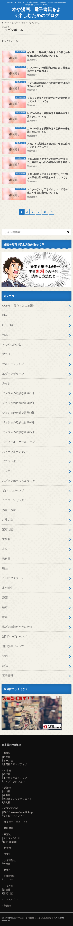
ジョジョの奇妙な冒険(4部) (18, 422)
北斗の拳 (7, 519)
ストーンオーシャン (14, 451)
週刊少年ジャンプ (13, 646)
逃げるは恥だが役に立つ (17, 626)
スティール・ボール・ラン (18, 441)
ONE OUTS (9, 324)
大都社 (6, 863)
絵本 (5, 607)
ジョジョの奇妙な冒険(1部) (18, 393)
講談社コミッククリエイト (17, 798)
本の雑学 (7, 587)
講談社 (7, 787)
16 (45, 211)
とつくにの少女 (11, 344)
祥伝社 (6, 774)
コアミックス (11, 899)
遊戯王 (6, 655)
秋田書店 (8, 828)
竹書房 (7, 847)
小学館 (7, 770)
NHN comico (10, 841)
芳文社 (7, 854)
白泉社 (6, 756)
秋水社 (7, 869)
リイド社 (8, 879)
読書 (5, 616)
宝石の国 (7, 529)
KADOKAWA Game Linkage (18, 812)
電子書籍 (7, 675)
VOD (5, 334)
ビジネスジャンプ (13, 490)
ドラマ (6, 470)
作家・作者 (9, 509)
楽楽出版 (8, 893)
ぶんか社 (8, 886)
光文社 (6, 802)
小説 (5, 548)
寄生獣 (6, 539)
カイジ (6, 383)
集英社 (7, 753)
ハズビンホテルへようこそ (18, 480)
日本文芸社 (10, 876)
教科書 (6, 558)
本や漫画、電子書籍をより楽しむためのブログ (36, 12)
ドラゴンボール (11, 461)
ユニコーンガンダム (14, 500)
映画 (5, 568)
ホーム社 (8, 760)
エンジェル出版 (11, 838)
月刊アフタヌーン (13, 578)
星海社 (6, 794)
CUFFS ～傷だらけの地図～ (18, 305)
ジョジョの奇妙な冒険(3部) (18, 412)
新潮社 (7, 905)
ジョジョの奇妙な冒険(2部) (18, 402)
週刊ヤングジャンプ (14, 636)
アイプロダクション (14, 781)
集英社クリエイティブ (15, 764)
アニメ (6, 354)
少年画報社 (10, 860)
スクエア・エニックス (16, 821)
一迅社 (6, 791)
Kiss (4, 315)
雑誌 (5, 665)
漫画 (5, 597)
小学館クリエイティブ (15, 777)
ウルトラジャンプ (13, 363)
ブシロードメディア (14, 815)
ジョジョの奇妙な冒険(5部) (18, 432)
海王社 (6, 889)
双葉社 (7, 834)
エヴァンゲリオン (13, 373)
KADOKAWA (11, 808)
